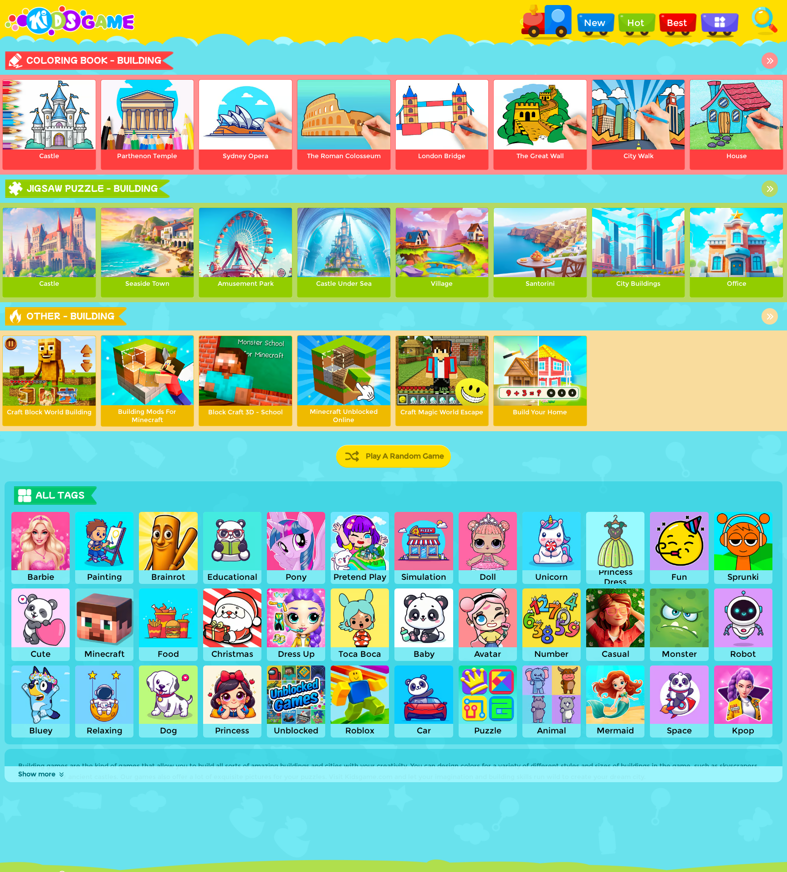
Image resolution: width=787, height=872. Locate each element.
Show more (37, 774)
